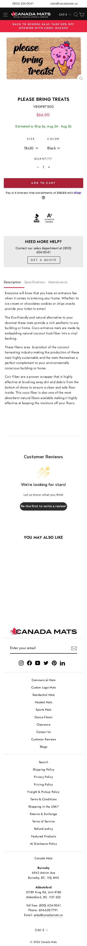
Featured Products (43, 836)
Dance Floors (43, 717)
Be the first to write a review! (43, 506)
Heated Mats (43, 702)
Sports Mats (43, 709)
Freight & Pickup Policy (43, 792)
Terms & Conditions (43, 799)
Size (31, 139)
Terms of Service (43, 821)
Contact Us (43, 732)
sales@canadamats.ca (63, 3)
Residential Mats (44, 695)
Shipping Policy (43, 769)
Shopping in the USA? (43, 806)
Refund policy (43, 828)
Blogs (43, 746)
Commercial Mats (44, 680)
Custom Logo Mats (43, 687)
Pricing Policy (43, 784)
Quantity (43, 158)
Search (43, 762)
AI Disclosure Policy (43, 843)
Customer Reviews (43, 739)
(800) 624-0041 (22, 3)
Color (53, 139)
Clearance (43, 724)
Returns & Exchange (43, 814)
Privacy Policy (43, 777)
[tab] (14, 283)
